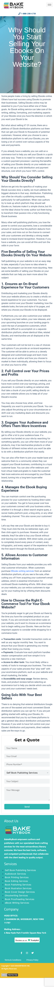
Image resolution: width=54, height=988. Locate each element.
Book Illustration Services (18, 888)
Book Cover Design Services (20, 892)
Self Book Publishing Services (20, 870)
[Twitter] (32, 953)
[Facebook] (21, 953)
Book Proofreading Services (19, 899)
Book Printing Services (17, 877)
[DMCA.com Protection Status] (9, 974)
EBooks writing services (22, 571)
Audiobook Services (15, 873)
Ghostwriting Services (16, 895)
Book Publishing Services (18, 884)
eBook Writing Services (17, 902)
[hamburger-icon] (49, 5)
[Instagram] (27, 953)
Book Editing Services (16, 881)
